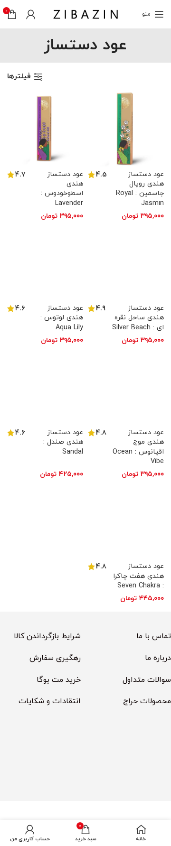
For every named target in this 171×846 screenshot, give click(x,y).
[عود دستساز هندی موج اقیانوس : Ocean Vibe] (126, 387)
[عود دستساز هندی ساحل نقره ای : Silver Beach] (126, 262)
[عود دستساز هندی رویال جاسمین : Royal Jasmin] (126, 129)
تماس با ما (153, 636)
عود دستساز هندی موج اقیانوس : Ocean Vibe (138, 447)
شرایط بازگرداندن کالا (47, 636)
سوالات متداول (147, 680)
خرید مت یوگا (59, 680)
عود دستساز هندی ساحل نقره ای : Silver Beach (138, 317)
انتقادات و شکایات (50, 701)
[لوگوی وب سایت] (85, 14)
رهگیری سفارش (55, 658)
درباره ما (158, 658)
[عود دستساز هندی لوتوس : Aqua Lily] (45, 262)
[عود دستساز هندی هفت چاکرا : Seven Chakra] (126, 520)
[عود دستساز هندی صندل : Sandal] (45, 387)
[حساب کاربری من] (30, 14)
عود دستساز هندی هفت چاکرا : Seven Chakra (138, 575)
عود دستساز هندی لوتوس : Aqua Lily (61, 317)
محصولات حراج (147, 701)
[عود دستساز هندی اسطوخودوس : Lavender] (45, 129)
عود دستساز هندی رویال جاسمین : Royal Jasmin (140, 188)
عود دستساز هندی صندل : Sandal (63, 442)
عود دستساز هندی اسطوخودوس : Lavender (62, 188)
